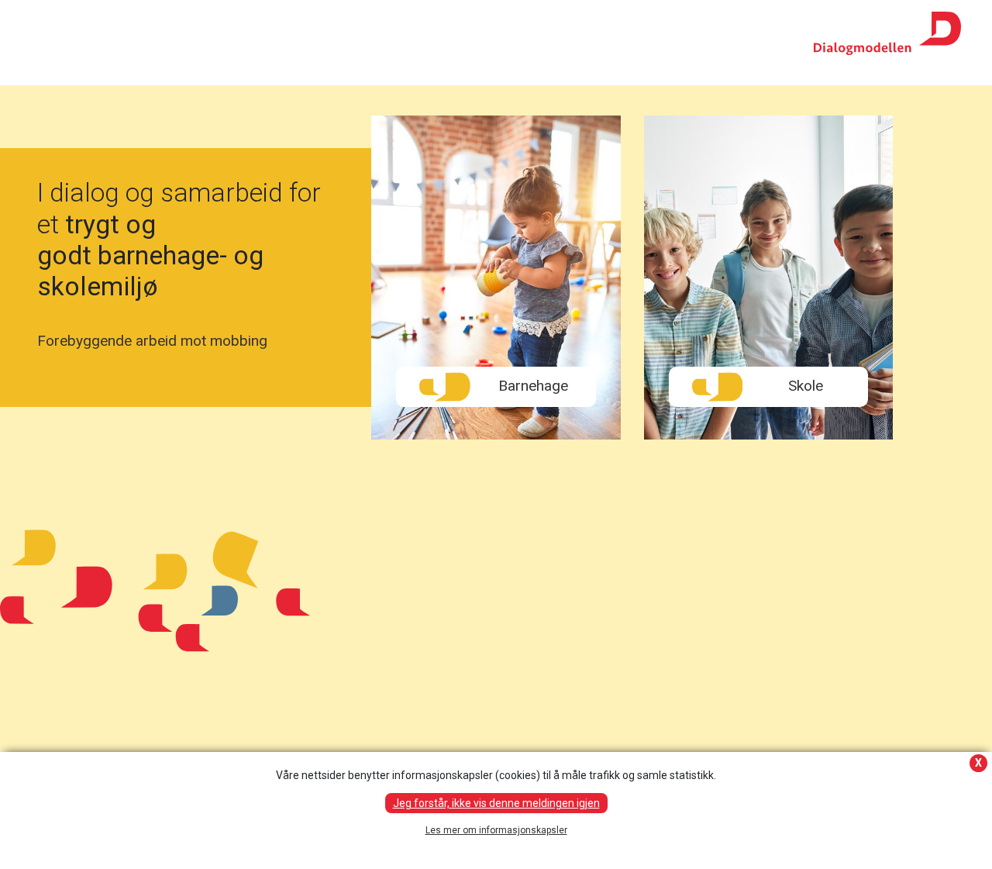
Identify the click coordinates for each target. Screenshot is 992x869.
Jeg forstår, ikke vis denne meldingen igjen (496, 803)
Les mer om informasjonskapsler (496, 830)
